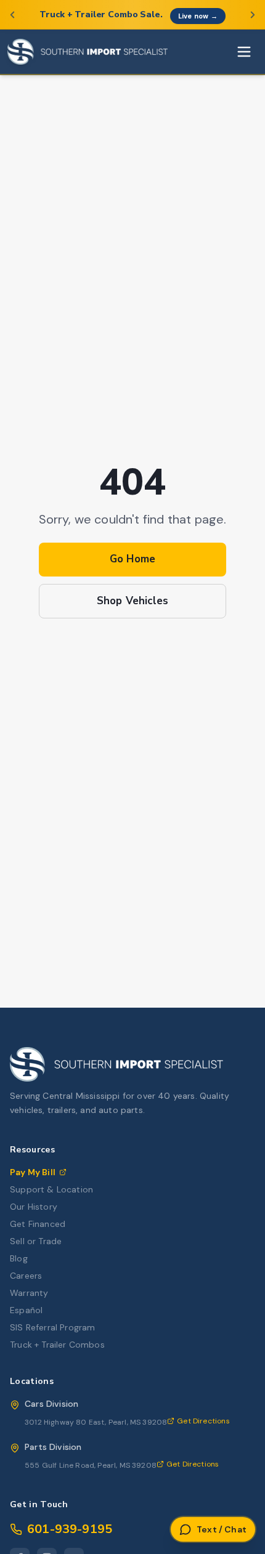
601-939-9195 (69, 1529)
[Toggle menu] (244, 51)
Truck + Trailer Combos (57, 1344)
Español (26, 1310)
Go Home (132, 559)
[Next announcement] (253, 15)
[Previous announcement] (12, 15)
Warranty (29, 1292)
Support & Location (51, 1189)
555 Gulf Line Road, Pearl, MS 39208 (91, 1465)
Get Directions (203, 1421)
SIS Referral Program (52, 1327)
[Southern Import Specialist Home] (87, 51)
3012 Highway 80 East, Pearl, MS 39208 (96, 1422)
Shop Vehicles (132, 601)
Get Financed (37, 1223)
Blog (19, 1258)
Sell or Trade (36, 1241)
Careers (26, 1275)
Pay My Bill (32, 1172)
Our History (33, 1206)
